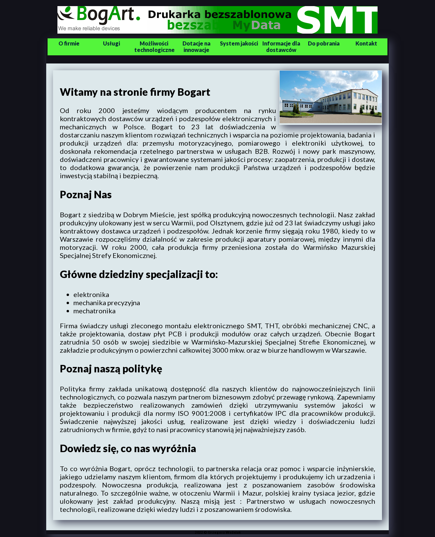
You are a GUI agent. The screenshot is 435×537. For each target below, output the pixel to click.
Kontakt (366, 43)
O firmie (69, 43)
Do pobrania (324, 43)
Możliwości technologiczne (154, 46)
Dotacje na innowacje (196, 46)
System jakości (239, 43)
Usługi (111, 43)
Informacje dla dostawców (281, 46)
